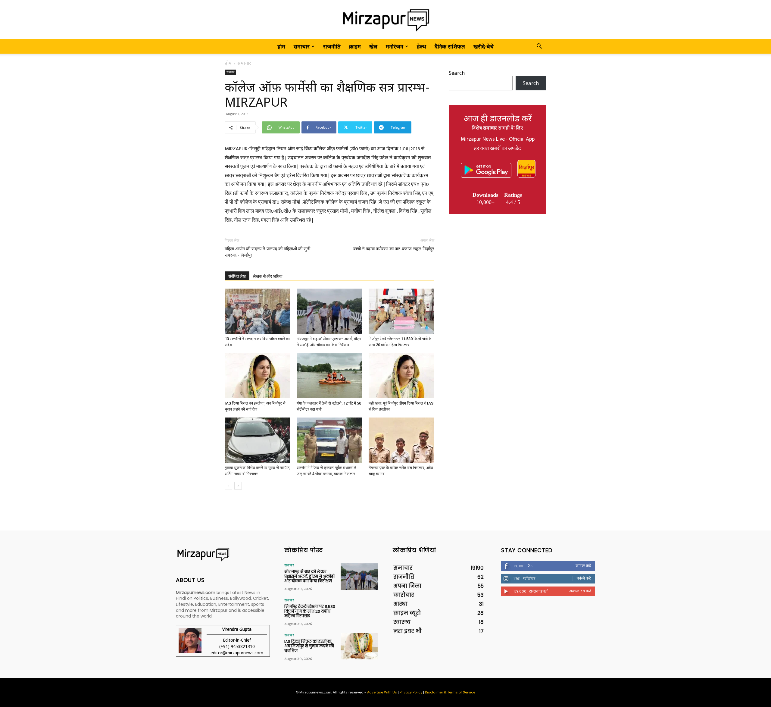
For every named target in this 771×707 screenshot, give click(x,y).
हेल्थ (421, 46)
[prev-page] (228, 486)
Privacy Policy (411, 692)
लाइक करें (583, 565)
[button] (539, 46)
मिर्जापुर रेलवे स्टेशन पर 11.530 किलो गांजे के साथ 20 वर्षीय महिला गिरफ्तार (309, 611)
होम (281, 46)
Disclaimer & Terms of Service (450, 692)
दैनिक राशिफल (450, 46)
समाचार (302, 46)
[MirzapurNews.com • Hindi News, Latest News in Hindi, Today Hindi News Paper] (385, 20)
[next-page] (238, 486)
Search (457, 72)
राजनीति (332, 46)
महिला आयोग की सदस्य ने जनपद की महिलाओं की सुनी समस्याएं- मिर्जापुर (267, 252)
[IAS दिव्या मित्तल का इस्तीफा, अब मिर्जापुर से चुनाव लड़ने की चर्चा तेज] (257, 375)
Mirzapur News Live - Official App (498, 139)
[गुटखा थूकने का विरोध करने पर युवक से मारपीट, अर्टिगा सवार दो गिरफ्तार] (257, 440)
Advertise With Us (382, 692)
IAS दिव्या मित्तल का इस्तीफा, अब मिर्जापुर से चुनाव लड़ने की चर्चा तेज (309, 646)
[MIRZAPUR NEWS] (223, 554)
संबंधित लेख (237, 276)
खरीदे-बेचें (483, 46)
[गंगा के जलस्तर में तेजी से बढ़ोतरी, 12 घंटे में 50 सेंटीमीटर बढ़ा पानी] (329, 375)
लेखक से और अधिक (267, 276)
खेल (373, 46)
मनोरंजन (394, 46)
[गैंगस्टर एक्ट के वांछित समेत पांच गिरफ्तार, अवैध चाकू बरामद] (401, 440)
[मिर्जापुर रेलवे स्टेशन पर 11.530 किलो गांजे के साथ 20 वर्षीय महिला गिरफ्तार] (401, 311)
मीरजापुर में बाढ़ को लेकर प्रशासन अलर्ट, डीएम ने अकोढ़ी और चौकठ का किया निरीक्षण (309, 576)
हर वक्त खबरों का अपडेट (497, 148)
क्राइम (355, 46)
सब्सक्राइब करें (580, 591)
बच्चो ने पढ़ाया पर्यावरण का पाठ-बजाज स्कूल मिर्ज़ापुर (393, 249)
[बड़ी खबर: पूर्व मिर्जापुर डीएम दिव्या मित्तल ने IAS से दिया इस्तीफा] (401, 375)
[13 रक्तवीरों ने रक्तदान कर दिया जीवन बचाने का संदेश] (257, 311)
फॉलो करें (584, 578)
